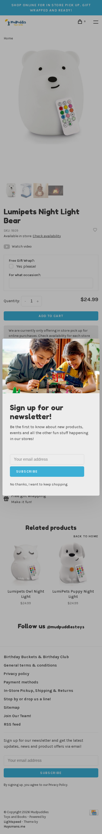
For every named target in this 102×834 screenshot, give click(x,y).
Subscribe (27, 471)
